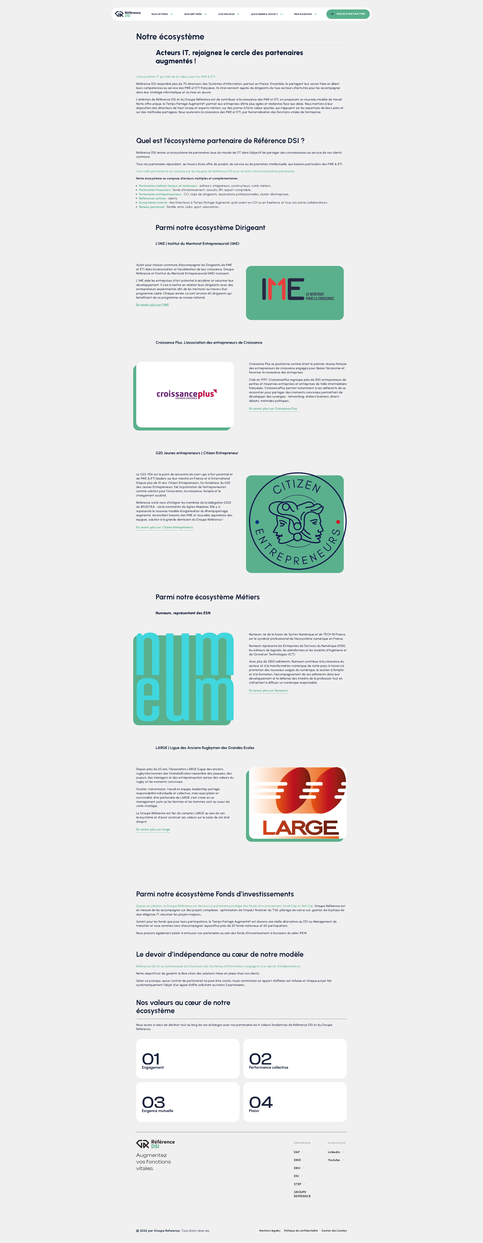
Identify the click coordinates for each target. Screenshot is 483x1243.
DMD (297, 1160)
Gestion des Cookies (334, 1230)
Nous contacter (351, 13)
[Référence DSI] (155, 1144)
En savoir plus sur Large (153, 829)
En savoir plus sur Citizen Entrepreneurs (165, 527)
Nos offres (160, 14)
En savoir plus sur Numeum (268, 690)
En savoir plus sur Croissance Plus (273, 408)
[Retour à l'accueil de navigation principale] (127, 14)
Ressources (303, 14)
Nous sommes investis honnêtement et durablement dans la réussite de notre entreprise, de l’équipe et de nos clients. (184, 1058)
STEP (297, 1184)
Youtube (334, 1160)
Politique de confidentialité (301, 1230)
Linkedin (334, 1152)
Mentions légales (269, 1230)
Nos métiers (193, 14)
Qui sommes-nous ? (264, 14)
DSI (296, 1176)
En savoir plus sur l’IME (152, 304)
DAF (297, 1152)
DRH (297, 1168)
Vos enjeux (226, 14)
